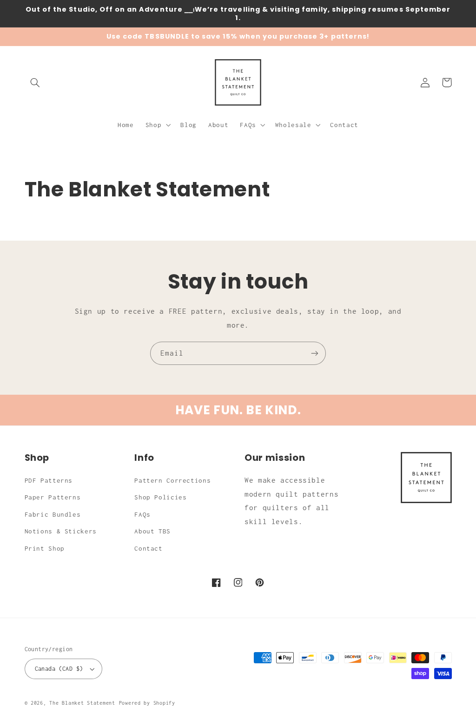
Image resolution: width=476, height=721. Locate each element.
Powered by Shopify (147, 703)
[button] (35, 82)
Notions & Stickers (61, 531)
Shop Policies (160, 497)
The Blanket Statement (82, 703)
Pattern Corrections (172, 480)
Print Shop (45, 548)
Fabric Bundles (53, 514)
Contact (148, 548)
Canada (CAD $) (59, 668)
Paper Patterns (53, 497)
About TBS (152, 531)
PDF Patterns (49, 480)
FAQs (142, 514)
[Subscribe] (314, 353)
